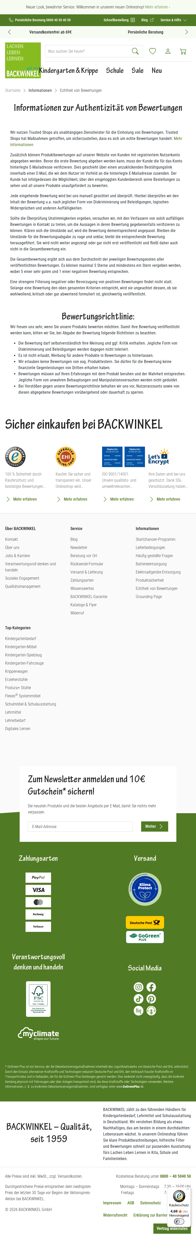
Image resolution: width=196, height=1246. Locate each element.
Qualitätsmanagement (23, 586)
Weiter (150, 826)
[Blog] (138, 1011)
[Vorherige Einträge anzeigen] (9, 32)
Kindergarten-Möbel (20, 646)
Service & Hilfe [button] (171, 20)
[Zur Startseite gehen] (23, 60)
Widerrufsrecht (115, 1215)
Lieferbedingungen (150, 547)
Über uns (12, 547)
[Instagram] (138, 987)
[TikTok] (138, 999)
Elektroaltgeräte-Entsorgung (158, 572)
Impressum (112, 1202)
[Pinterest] (151, 999)
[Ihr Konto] (168, 51)
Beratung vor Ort (83, 555)
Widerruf (77, 613)
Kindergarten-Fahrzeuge (24, 663)
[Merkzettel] (152, 51)
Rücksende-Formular (86, 563)
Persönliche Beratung (145, 32)
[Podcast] (151, 1011)
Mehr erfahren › (157, 7)
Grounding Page (149, 596)
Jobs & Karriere (17, 555)
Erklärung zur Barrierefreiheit (157, 1215)
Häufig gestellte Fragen (154, 555)
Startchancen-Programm (155, 539)
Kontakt (11, 539)
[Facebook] (151, 987)
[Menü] (188, 1190)
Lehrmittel (13, 712)
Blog (74, 539)
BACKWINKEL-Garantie (88, 596)
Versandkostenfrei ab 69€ (50, 32)
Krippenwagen (16, 671)
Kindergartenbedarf (20, 638)
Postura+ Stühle (18, 687)
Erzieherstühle (16, 679)
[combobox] (87, 51)
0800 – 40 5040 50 (175, 1176)
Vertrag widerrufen (172, 1228)
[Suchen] (136, 51)
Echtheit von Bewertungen (157, 588)
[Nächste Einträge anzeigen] (186, 32)
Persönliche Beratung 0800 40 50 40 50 (43, 20)
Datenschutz (150, 1202)
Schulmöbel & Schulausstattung (30, 704)
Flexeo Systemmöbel (22, 695)
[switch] (179, 1221)
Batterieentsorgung (151, 563)
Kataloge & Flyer (83, 604)
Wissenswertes (82, 588)
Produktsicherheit (150, 580)
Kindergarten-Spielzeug (23, 655)
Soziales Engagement (22, 578)
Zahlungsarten (82, 580)
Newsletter (78, 547)
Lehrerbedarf (15, 720)
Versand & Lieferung (86, 572)
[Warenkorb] (183, 51)
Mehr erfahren (25, 499)
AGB (130, 1202)
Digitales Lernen (17, 728)
